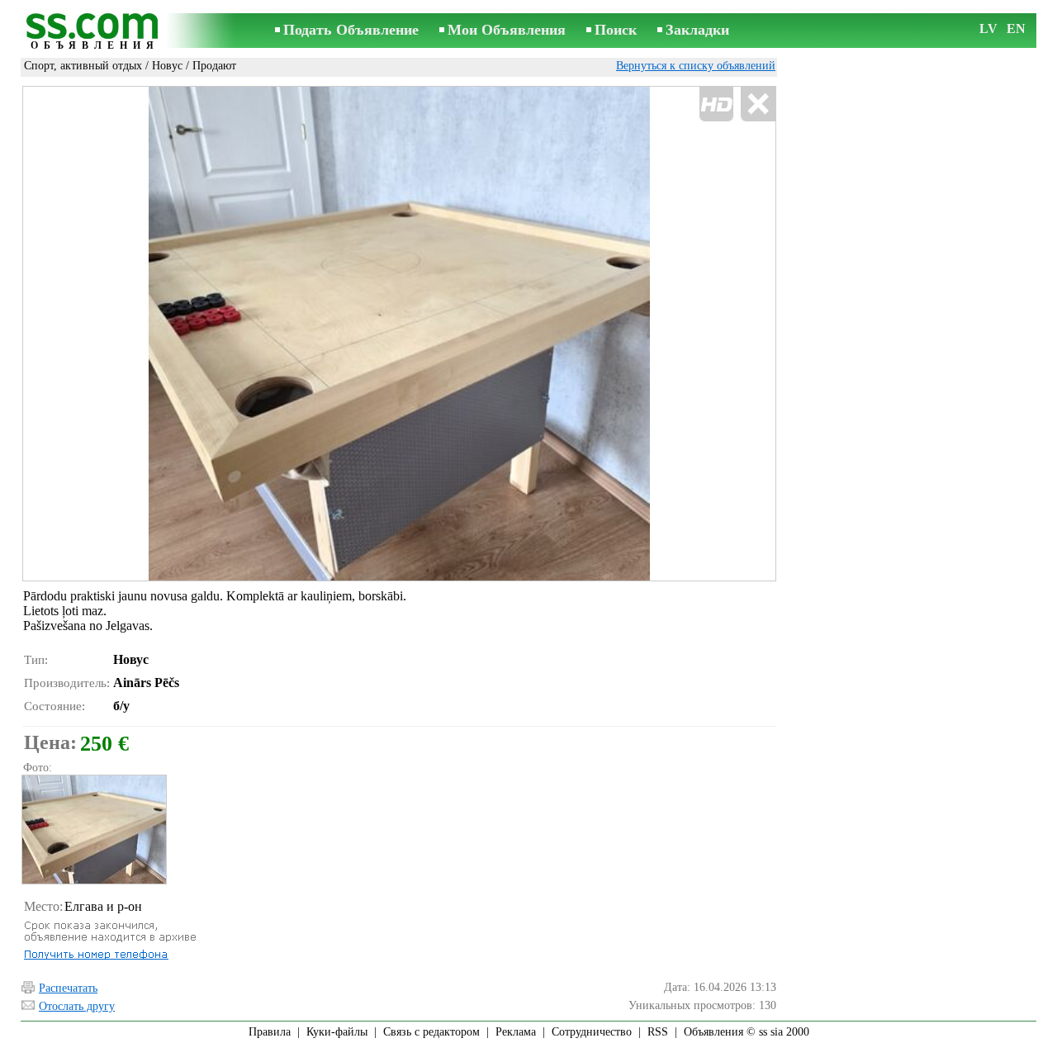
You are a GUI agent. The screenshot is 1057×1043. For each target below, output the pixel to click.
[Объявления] (95, 32)
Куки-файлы (336, 1032)
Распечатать (68, 988)
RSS (657, 1032)
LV (988, 28)
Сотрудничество (592, 1032)
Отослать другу (77, 1006)
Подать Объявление (351, 29)
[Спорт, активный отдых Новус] (93, 829)
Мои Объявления (507, 29)
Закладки (697, 29)
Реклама (515, 1032)
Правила (270, 1032)
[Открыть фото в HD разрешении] (399, 334)
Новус (167, 65)
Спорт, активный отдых (83, 65)
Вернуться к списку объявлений (695, 65)
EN (1016, 28)
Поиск (616, 29)
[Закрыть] (757, 104)
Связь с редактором (431, 1032)
